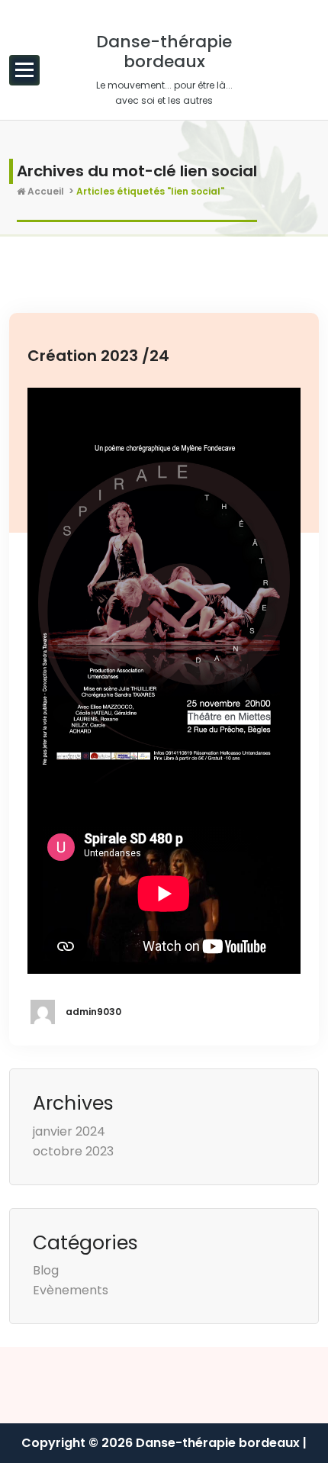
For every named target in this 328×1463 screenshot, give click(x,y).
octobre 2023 (73, 1151)
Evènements (70, 1290)
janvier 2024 (69, 1131)
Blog (46, 1270)
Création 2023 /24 (98, 355)
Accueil (44, 191)
